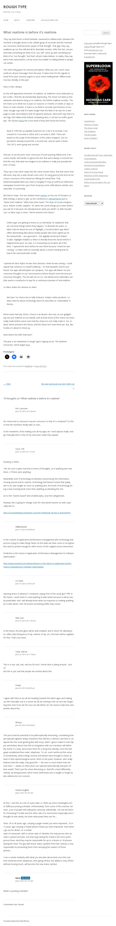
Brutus (18, 722)
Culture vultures (91, 168)
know (21, 120)
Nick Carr (19, 617)
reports (43, 195)
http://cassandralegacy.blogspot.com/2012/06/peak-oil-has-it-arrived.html (36, 512)
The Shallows (90, 131)
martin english (22, 790)
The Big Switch (90, 134)
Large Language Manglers (95, 162)
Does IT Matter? (90, 138)
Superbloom (89, 57)
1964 (6, 384)
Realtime (28, 366)
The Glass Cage (91, 128)
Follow (87, 46)
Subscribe (30, 20)
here (28, 345)
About (17, 20)
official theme (55, 198)
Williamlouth (21, 526)
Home (5, 20)
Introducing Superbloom (94, 165)
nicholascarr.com (49, 20)
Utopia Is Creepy (91, 124)
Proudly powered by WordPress (16, 921)
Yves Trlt (19, 448)
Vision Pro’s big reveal (93, 172)
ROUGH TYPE (15, 6)
